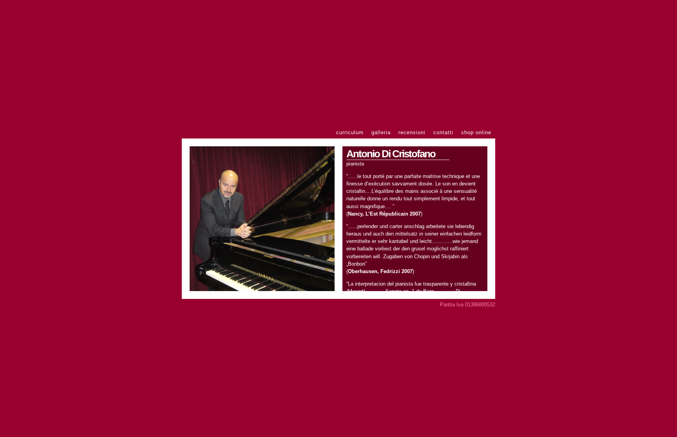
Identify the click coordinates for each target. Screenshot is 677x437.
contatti (443, 132)
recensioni (411, 132)
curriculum (350, 132)
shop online (476, 132)
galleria (381, 132)
